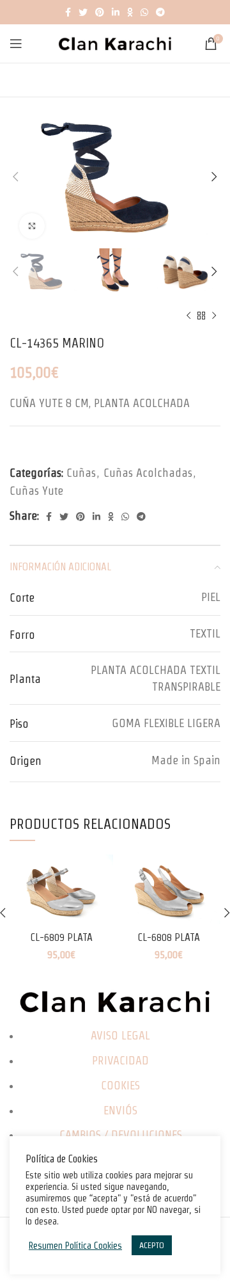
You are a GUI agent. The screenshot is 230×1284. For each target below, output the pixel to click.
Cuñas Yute (36, 491)
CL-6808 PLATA (168, 937)
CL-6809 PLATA (61, 937)
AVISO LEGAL (120, 1035)
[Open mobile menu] (16, 43)
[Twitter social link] (83, 12)
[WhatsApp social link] (144, 12)
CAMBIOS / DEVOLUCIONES (120, 1134)
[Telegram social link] (160, 12)
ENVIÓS (120, 1110)
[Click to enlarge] (32, 226)
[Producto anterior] (188, 316)
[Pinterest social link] (99, 12)
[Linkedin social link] (115, 12)
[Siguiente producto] (214, 316)
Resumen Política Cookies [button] (75, 1245)
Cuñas (81, 473)
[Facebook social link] (68, 12)
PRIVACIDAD (120, 1060)
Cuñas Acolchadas (147, 473)
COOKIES (120, 1085)
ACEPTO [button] (151, 1245)
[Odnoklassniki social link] (130, 12)
